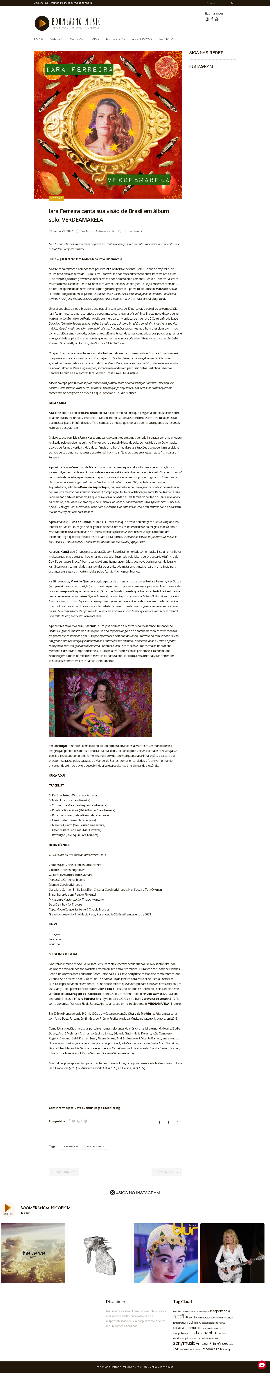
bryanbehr (222, 1333)
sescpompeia (219, 1311)
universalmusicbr (224, 1317)
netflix (180, 1316)
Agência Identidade (161, 1367)
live (176, 1348)
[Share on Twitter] (73, 1121)
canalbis (203, 1338)
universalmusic (190, 1311)
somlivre (194, 1317)
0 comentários (132, 231)
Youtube (54, 944)
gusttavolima (219, 1322)
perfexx (198, 1349)
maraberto (204, 1311)
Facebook (55, 939)
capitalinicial (207, 1323)
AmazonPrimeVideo (212, 1343)
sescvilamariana (187, 1349)
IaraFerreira (71, 1146)
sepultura (177, 1311)
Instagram (55, 934)
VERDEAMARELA (95, 1146)
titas (223, 1349)
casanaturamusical (187, 1327)
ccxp (228, 1349)
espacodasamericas (213, 1328)
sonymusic (184, 1343)
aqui (162, 299)
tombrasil (213, 1338)
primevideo (191, 1338)
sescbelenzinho (202, 1332)
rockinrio (194, 1322)
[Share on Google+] (79, 1121)
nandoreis (178, 1338)
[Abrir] (33, 1255)
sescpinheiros (180, 1333)
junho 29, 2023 (63, 231)
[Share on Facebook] (69, 1121)
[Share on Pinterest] (85, 1121)
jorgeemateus (179, 1322)
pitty (231, 1344)
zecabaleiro (210, 1349)
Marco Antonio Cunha (101, 231)
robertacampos (208, 1317)
